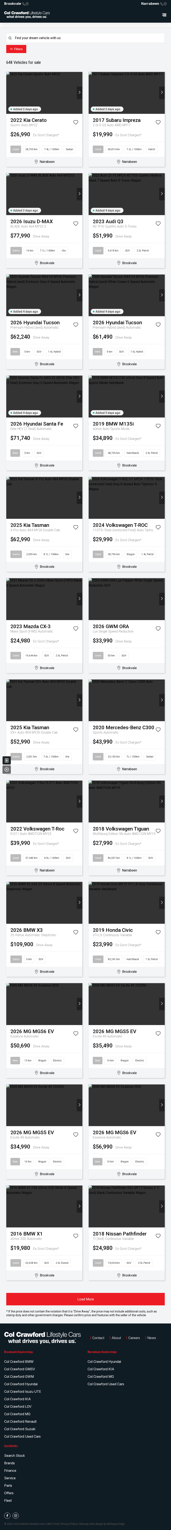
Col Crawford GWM (19, 1376)
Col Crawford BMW (19, 1361)
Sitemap (83, 1524)
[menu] (110, 14)
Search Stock (14, 1455)
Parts (8, 1485)
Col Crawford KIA (17, 1399)
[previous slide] (9, 93)
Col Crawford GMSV (19, 1369)
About (116, 1338)
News (151, 1338)
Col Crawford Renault (20, 1421)
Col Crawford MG (17, 1414)
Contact (98, 1338)
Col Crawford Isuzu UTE (22, 1391)
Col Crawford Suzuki (19, 1429)
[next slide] (79, 93)
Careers (134, 1338)
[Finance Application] (7, 760)
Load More (85, 1299)
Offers (9, 1493)
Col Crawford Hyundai (21, 1384)
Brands (9, 1463)
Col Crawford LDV (17, 1406)
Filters (18, 49)
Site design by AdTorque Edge (107, 1524)
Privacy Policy (69, 1524)
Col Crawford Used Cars (22, 1436)
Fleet (8, 1500)
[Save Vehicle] (75, 123)
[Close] (7, 769)
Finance (10, 1470)
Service (10, 1478)
